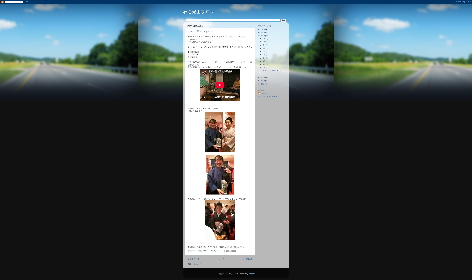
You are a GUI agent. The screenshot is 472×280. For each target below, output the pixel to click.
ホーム (221, 259)
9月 (264, 45)
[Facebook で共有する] (232, 251)
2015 (263, 32)
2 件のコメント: (214, 251)
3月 (264, 64)
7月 (264, 51)
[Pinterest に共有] (235, 251)
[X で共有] (230, 251)
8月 (264, 48)
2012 (263, 81)
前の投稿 (248, 259)
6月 (264, 55)
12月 (265, 39)
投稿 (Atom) (196, 264)
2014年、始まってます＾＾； (202, 31)
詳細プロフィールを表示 (267, 96)
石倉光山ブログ (198, 11)
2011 (263, 84)
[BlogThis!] (228, 251)
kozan (263, 93)
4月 (264, 61)
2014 (263, 36)
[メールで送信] (225, 251)
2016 (263, 29)
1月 (264, 68)
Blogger (251, 274)
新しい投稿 (193, 259)
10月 (265, 42)
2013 (263, 77)
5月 (264, 58)
